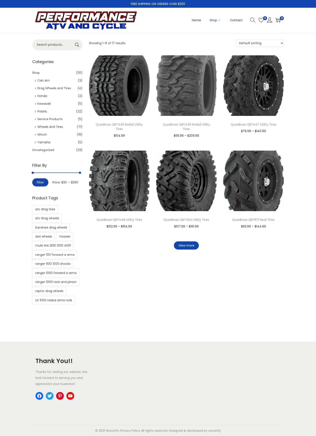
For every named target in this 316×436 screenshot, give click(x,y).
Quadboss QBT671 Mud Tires (253, 220)
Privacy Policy (130, 430)
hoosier (65, 236)
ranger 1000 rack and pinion (56, 282)
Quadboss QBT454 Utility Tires (186, 220)
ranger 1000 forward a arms (56, 273)
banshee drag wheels (51, 227)
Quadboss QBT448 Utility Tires (119, 220)
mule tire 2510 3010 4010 (53, 245)
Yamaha (43, 142)
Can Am (43, 80)
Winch (42, 134)
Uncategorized (43, 150)
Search (77, 45)
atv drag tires (45, 209)
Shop (36, 73)
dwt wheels (43, 236)
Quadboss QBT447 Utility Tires (253, 124)
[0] (261, 20)
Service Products (50, 119)
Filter (40, 182)
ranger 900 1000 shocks (53, 264)
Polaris (42, 111)
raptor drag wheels (49, 291)
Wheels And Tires (50, 127)
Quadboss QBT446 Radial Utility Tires (186, 126)
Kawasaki (44, 103)
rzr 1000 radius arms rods (53, 300)
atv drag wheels (47, 218)
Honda (42, 96)
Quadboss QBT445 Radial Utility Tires (119, 126)
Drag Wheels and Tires (54, 88)
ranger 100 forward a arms (55, 255)
